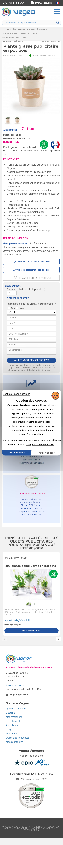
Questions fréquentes (17, 737)
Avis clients (12, 725)
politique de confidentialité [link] (40, 444)
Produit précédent (15, 41)
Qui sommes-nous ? (16, 708)
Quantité (11, 289)
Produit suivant (49, 41)
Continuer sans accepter (16, 393)
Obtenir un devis (31, 631)
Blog (8, 729)
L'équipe (10, 712)
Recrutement (13, 721)
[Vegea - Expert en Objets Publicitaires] (18, 15)
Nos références (14, 717)
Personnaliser (46, 452)
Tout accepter (16, 452)
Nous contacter (14, 741)
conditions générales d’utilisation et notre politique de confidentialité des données (31, 368)
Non (21, 308)
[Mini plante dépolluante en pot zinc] (31, 584)
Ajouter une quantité (18, 298)
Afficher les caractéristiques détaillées (32, 261)
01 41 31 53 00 (16, 685)
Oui (13, 308)
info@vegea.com (43, 3)
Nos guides (12, 733)
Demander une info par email (35, 278)
